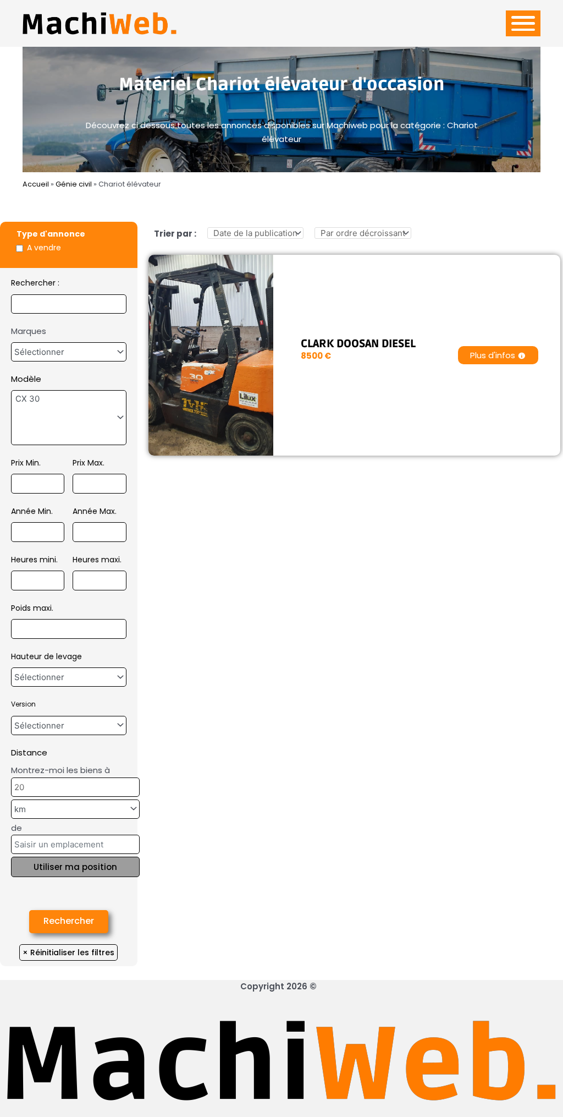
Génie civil (74, 184)
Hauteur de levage (46, 656)
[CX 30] (68, 398)
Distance (29, 752)
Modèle (26, 379)
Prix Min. (26, 462)
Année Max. (95, 511)
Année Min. (32, 511)
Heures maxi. (97, 559)
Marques (28, 331)
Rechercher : (35, 282)
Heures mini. (34, 559)
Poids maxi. (32, 608)
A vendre (44, 247)
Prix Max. (88, 462)
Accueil (36, 184)
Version (23, 704)
